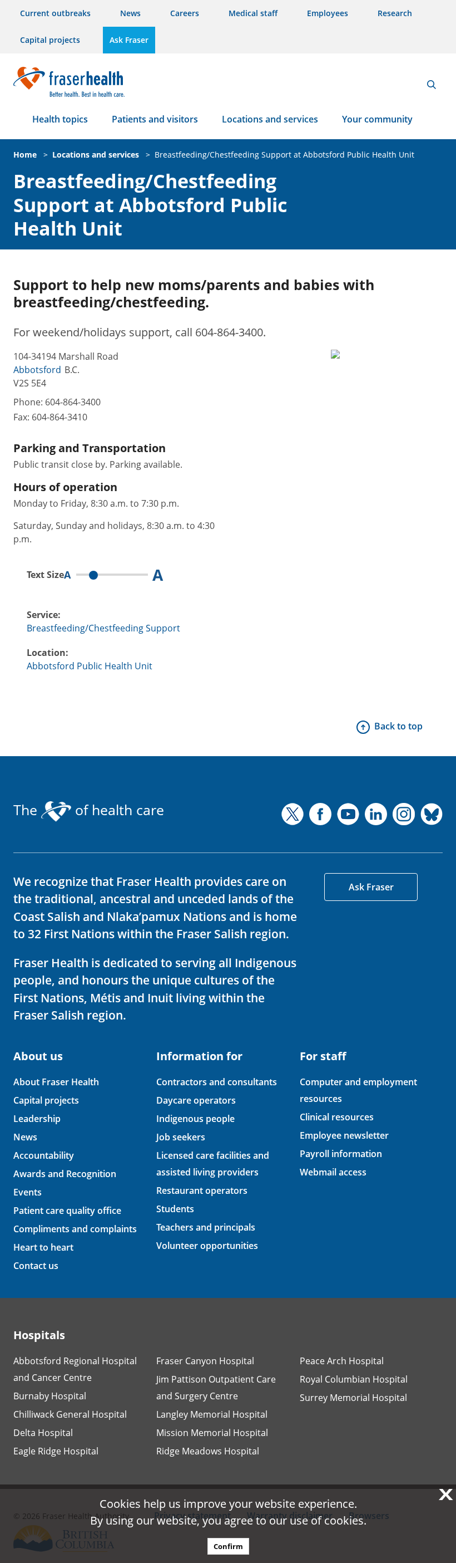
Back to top (398, 726)
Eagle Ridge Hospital (55, 1451)
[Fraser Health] (69, 80)
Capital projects (50, 40)
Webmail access (333, 1172)
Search (431, 84)
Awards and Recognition (64, 1174)
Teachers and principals (205, 1227)
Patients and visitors (155, 119)
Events (27, 1192)
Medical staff (253, 13)
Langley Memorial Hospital (211, 1414)
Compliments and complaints (75, 1229)
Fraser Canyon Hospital (205, 1361)
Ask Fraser (129, 40)
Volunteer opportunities (207, 1245)
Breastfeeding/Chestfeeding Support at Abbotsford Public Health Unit (284, 154)
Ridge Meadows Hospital (207, 1451)
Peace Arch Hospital (342, 1361)
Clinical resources (337, 1117)
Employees (327, 13)
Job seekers (180, 1137)
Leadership (37, 1119)
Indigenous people (195, 1119)
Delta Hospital (43, 1433)
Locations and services (270, 119)
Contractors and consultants (216, 1082)
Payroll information (341, 1154)
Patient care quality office (67, 1210)
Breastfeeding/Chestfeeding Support (103, 628)
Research (395, 13)
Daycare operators (196, 1100)
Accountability (43, 1155)
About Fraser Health (56, 1082)
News (130, 13)
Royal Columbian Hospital (354, 1379)
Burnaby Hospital (49, 1396)
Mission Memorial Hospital (212, 1433)
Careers (184, 13)
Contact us (35, 1266)
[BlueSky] (431, 814)
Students (175, 1209)
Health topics (60, 119)
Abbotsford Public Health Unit (89, 666)
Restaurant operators (201, 1190)
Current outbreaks (55, 13)
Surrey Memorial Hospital (353, 1397)
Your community (377, 119)
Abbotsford (37, 370)
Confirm (228, 1546)
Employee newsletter (344, 1135)
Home (25, 154)
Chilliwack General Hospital (70, 1414)
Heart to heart (43, 1247)
